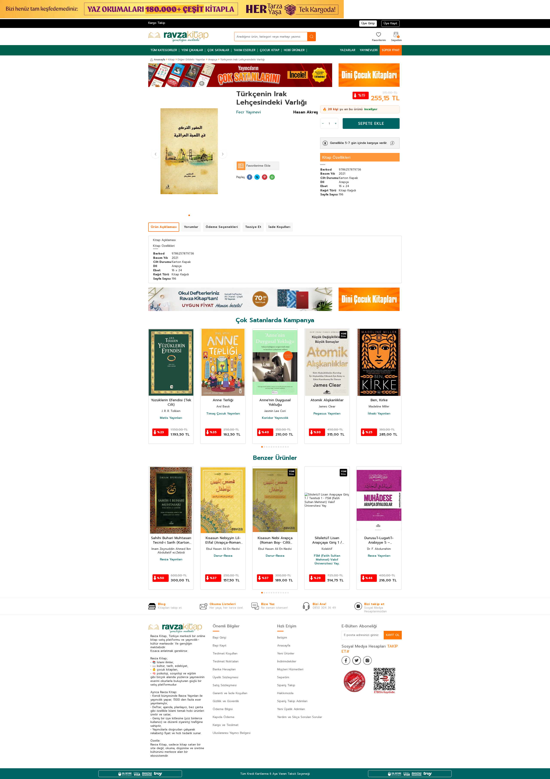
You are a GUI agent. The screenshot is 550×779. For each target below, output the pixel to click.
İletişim (282, 637)
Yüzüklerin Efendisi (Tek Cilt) (171, 402)
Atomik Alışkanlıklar (327, 400)
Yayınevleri (368, 50)
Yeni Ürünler (285, 653)
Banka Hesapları (224, 669)
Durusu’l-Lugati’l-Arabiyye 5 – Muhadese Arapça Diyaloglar (379, 540)
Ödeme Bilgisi (223, 709)
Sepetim (283, 677)
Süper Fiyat (391, 50)
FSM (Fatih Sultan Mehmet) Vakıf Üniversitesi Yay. (327, 560)
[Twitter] (356, 660)
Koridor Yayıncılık (275, 418)
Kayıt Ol (392, 635)
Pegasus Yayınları (327, 414)
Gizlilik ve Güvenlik (226, 701)
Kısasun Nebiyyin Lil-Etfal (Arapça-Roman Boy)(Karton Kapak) (223, 540)
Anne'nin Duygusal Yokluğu (275, 402)
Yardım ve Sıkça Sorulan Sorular (299, 717)
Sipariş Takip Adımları (292, 701)
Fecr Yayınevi (248, 112)
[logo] (178, 36)
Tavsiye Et (253, 227)
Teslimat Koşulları (225, 653)
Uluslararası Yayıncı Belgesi (232, 733)
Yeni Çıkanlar (192, 50)
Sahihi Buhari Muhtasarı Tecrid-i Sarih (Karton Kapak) (171, 540)
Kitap (171, 59)
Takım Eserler (244, 50)
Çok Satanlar (218, 50)
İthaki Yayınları (379, 414)
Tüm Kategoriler (163, 50)
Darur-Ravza (223, 556)
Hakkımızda (285, 693)
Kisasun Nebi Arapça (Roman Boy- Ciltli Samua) (275, 540)
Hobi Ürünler (294, 50)
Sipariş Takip (286, 685)
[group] (189, 151)
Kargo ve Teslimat (225, 725)
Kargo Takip (156, 23)
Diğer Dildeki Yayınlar (191, 59)
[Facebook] (346, 660)
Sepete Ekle (371, 123)
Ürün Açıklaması (164, 227)
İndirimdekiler (286, 661)
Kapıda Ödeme (223, 717)
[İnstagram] (367, 660)
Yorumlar (191, 227)
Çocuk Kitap (270, 50)
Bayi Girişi (219, 637)
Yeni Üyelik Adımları (291, 709)
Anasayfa (159, 59)
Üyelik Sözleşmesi (225, 677)
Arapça (212, 59)
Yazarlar (347, 50)
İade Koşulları (279, 227)
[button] (189, 215)
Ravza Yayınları (171, 559)
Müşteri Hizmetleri (290, 669)
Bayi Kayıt (219, 645)
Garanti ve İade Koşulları (230, 693)
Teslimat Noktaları (225, 661)
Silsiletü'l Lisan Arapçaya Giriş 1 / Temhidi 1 (327, 540)
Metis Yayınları (171, 418)
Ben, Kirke (379, 400)
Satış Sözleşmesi (225, 685)
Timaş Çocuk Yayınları (223, 414)
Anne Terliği (223, 400)
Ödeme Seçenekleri (222, 227)
